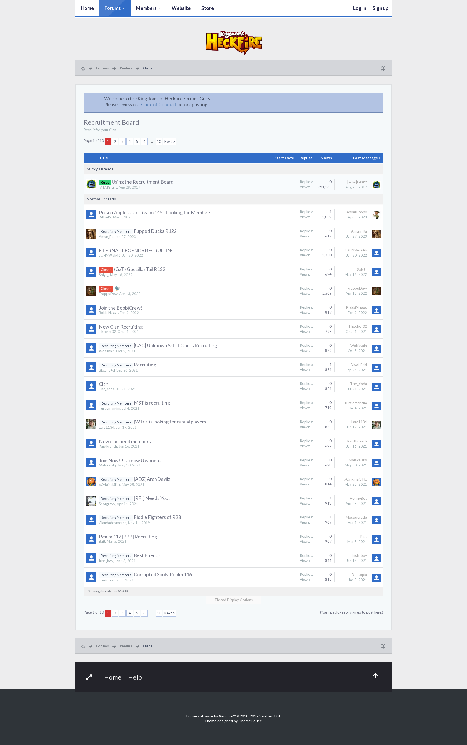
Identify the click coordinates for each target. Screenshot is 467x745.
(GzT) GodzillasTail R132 (139, 269)
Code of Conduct (158, 104)
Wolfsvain (107, 351)
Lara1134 (106, 427)
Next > (169, 141)
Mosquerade (356, 517)
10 (159, 141)
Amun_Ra (106, 236)
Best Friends (147, 555)
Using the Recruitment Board (143, 182)
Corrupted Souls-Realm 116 (163, 574)
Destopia (106, 580)
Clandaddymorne (112, 523)
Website (181, 8)
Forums (113, 8)
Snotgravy (107, 504)
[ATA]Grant (108, 187)
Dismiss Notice (379, 98)
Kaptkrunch (108, 446)
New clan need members (125, 441)
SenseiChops (356, 212)
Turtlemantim (109, 408)
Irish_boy (106, 561)
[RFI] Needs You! (152, 498)
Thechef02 (107, 331)
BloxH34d (107, 370)
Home (87, 8)
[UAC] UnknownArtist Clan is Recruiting (175, 345)
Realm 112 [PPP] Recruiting (128, 536)
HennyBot (358, 498)
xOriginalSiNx (109, 484)
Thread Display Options (234, 600)
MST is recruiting (152, 403)
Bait (102, 541)
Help (135, 677)
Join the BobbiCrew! (120, 308)
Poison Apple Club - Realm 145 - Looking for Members (155, 212)
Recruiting (145, 364)
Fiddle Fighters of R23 (157, 517)
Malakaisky (108, 465)
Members (146, 8)
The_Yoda (107, 389)
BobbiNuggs (108, 312)
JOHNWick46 (110, 255)
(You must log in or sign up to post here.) (351, 612)
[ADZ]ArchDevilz (152, 479)
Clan (103, 384)
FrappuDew (108, 294)
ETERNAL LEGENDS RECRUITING (137, 250)
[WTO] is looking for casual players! (171, 422)
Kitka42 (105, 217)
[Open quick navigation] (382, 68)
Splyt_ (103, 275)
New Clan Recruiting (121, 327)
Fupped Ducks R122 (155, 231)
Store (207, 8)
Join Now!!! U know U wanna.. (130, 460)
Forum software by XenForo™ (233, 716)
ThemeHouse (250, 720)
